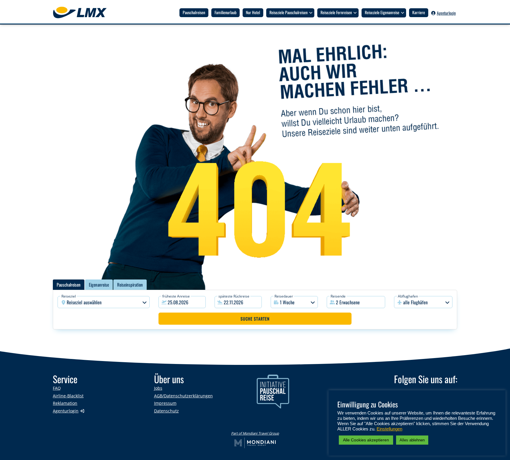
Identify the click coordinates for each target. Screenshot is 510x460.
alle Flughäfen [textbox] (415, 302)
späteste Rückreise (233, 296)
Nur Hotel (253, 12)
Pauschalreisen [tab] (69, 284)
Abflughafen (408, 296)
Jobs (158, 388)
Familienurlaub (225, 12)
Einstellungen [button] (389, 429)
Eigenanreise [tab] (99, 284)
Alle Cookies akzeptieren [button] (366, 440)
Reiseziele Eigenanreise (382, 12)
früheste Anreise (176, 296)
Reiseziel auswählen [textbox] (84, 302)
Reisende (338, 296)
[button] (356, 302)
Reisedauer (283, 296)
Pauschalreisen (194, 12)
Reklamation (65, 403)
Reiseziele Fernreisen (336, 12)
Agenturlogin (446, 13)
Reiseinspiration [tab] (130, 284)
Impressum (165, 403)
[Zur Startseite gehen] (83, 12)
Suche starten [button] (255, 319)
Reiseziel (68, 296)
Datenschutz (166, 411)
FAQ (57, 388)
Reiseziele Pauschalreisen (288, 12)
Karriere (418, 12)
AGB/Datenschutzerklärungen (183, 396)
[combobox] (104, 302)
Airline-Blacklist (68, 396)
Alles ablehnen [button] (412, 440)
